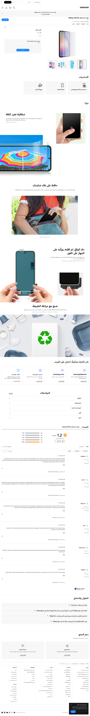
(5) (21, 442)
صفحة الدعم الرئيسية (49, 670)
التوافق (79, 398)
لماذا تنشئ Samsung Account (29, 670)
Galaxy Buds (68, 676)
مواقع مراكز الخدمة (49, 680)
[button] (5, 27)
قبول (73, 711)
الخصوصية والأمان (14, 672)
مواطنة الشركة (14, 678)
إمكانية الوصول (14, 674)
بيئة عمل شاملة (14, 676)
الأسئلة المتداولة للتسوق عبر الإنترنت (83, 676)
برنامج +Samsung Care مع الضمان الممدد (45, 690)
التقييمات (78, 24)
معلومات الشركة (14, 686)
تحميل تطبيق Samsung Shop (83, 674)
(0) (22, 433)
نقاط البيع (5, 19)
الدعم (73, 24)
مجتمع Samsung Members (29, 682)
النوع (80, 418)
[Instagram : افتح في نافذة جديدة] (9, 712)
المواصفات (83, 24)
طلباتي (33, 674)
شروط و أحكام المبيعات (65, 712)
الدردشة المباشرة (49, 692)
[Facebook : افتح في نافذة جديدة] (14, 712)
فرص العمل (15, 693)
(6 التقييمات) (54, 435)
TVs (69, 678)
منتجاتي (33, 678)
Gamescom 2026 (85, 686)
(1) (21, 439)
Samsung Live (86, 684)
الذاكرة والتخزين (68, 694)
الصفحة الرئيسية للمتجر (85, 670)
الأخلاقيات (15, 699)
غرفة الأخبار (15, 697)
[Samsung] (84, 7)
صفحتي (33, 676)
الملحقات (69, 696)
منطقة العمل (14, 689)
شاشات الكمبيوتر (67, 692)
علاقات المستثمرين (13, 695)
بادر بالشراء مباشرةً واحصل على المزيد (83, 672)
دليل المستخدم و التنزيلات (48, 672)
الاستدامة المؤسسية (13, 680)
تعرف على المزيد (45, 14)
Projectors (68, 680)
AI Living (87, 680)
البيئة (16, 670)
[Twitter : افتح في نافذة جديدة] (12, 712)
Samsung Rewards (31, 672)
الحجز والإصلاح (50, 682)
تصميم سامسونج (14, 701)
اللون (80, 413)
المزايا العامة (78, 403)
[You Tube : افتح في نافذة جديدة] (7, 712)
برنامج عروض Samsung (85, 688)
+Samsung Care (85, 678)
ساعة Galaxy (68, 674)
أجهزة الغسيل (68, 688)
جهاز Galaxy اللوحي (67, 672)
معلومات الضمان (49, 678)
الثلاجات (69, 684)
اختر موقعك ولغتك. (37, 2)
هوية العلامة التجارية (13, 691)
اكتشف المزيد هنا (75, 708)
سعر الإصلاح (50, 688)
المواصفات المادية (76, 408)
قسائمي (33, 680)
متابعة (8, 2)
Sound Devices (67, 682)
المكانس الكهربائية (67, 690)
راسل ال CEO (50, 696)
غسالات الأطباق (68, 686)
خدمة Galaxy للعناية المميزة (47, 686)
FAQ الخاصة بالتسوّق (49, 676)
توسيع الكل (11, 393)
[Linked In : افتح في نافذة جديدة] (4, 712)
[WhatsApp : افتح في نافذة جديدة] (2, 712)
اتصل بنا (51, 694)
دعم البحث (50, 674)
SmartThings (86, 682)
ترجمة (64, 464)
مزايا (88, 24)
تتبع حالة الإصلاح (49, 684)
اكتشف (87, 690)
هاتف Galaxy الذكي (67, 670)
